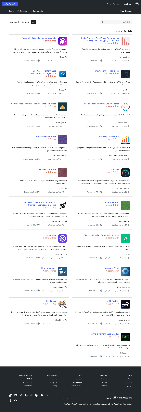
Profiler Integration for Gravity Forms (101, 104)
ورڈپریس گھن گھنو (10, 4)
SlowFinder (51, 301)
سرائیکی (108, 398)
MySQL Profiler (112, 202)
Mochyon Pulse (112, 268)
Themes (104, 379)
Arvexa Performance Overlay (105, 334)
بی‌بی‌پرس (27, 382)
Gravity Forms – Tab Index (107, 71)
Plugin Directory (126, 11)
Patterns (104, 386)
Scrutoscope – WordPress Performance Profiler (33, 104)
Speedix (115, 169)
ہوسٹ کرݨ (128, 382)
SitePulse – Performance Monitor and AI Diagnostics (43, 72)
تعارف (130, 375)
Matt (29, 379)
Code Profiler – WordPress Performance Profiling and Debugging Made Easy (100, 39)
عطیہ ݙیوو (53, 382)
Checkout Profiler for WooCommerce (101, 235)
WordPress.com (25, 375)
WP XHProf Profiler (47, 169)
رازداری (129, 386)
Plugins (104, 382)
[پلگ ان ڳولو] (102, 22)
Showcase (103, 375)
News (130, 379)
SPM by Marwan (48, 268)
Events (54, 379)
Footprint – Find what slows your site (39, 38)
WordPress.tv (76, 386)
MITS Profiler (113, 301)
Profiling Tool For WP (109, 136)
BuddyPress (26, 386)
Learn (80, 375)
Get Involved (52, 375)
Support (79, 379)
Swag (54, 386)
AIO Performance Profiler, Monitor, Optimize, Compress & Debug (40, 203)
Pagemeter (51, 235)
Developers (77, 382)
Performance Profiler (46, 136)
